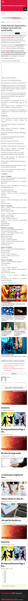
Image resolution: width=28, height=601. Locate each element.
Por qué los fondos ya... (11, 520)
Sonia (19, 22)
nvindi (15, 501)
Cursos (3, 22)
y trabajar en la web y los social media (13, 36)
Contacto (5, 407)
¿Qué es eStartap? (9, 367)
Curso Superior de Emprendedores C (14, 363)
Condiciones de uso (5, 598)
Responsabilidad (13, 598)
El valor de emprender (11, 453)
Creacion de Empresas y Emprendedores (13, 5)
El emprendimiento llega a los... (13, 430)
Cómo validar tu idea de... (12, 498)
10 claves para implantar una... (12, 476)
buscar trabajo (5, 48)
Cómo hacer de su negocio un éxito (14, 365)
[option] (14, 423)
